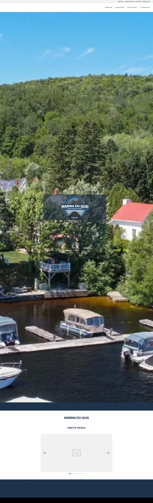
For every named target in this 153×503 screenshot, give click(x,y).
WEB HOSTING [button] (132, 7)
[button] (44, 453)
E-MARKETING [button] (145, 7)
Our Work (138, 1)
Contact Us (146, 1)
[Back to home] (12, 7)
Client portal (129, 1)
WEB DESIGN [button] (120, 7)
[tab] (69, 473)
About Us (121, 1)
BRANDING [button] (108, 7)
